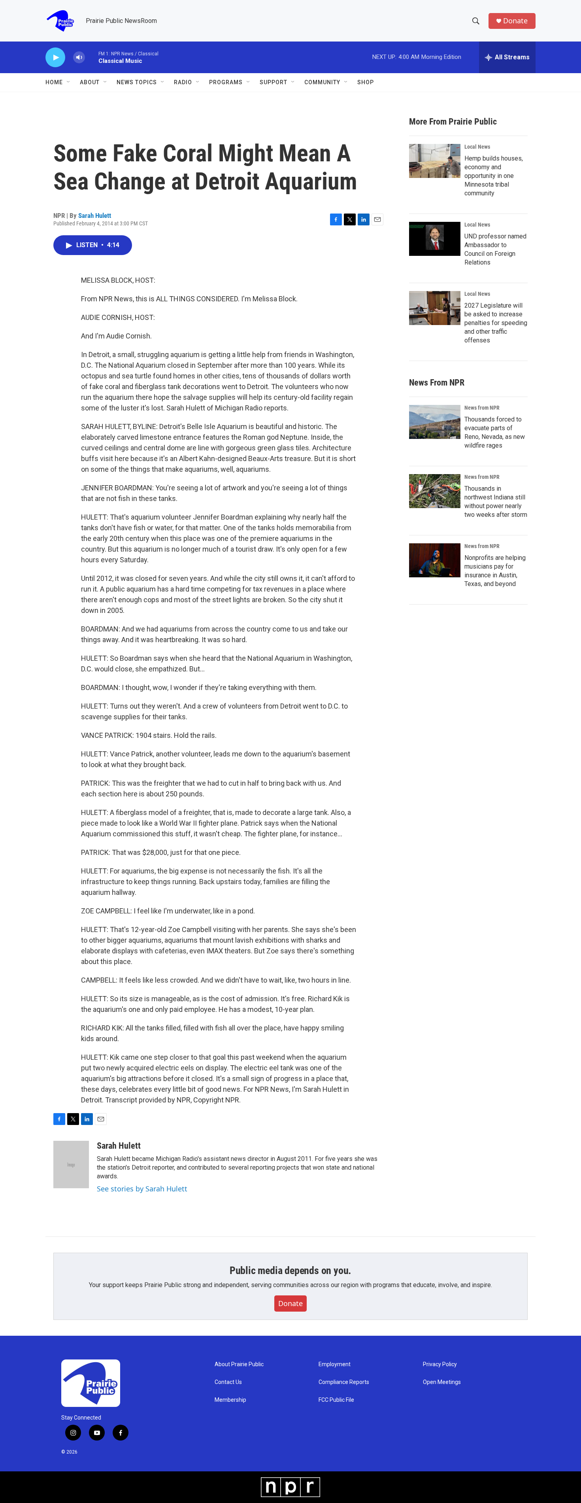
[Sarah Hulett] (71, 1164)
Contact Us (228, 1382)
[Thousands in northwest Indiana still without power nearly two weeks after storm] (434, 491)
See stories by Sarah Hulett (142, 1188)
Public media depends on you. (290, 1270)
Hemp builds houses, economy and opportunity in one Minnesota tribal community (493, 176)
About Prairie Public (239, 1364)
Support (273, 82)
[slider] (92, 57)
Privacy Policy (440, 1364)
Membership (230, 1400)
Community (322, 82)
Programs (226, 82)
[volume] (79, 57)
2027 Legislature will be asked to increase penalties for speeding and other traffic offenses (495, 323)
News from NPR (482, 408)
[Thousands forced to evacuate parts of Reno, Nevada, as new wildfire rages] (434, 422)
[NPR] (290, 1487)
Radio (183, 82)
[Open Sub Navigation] (69, 82)
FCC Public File (336, 1400)
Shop (365, 82)
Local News (477, 147)
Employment (335, 1364)
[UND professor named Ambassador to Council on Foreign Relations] (434, 239)
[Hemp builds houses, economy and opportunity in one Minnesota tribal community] (434, 161)
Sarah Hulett (94, 215)
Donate (515, 21)
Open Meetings (442, 1382)
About (90, 82)
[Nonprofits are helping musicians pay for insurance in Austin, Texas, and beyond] (434, 560)
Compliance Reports (344, 1382)
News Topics (137, 82)
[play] (55, 57)
